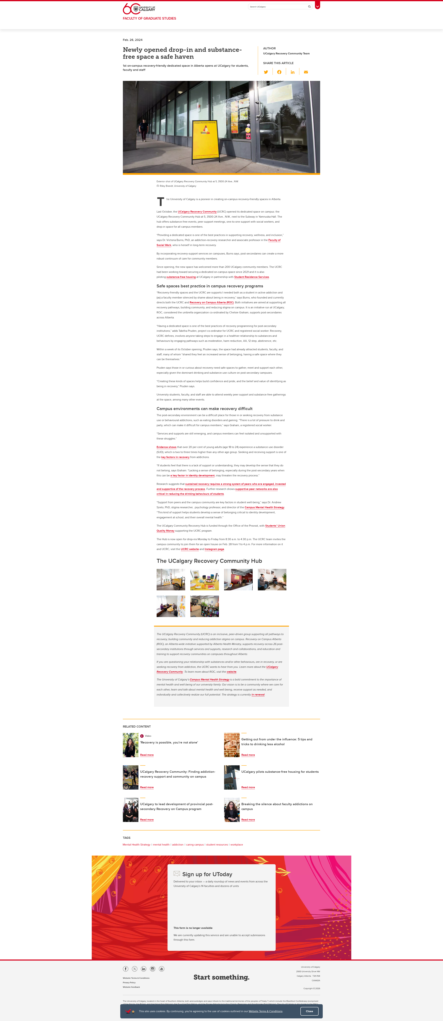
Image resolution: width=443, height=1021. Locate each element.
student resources (217, 845)
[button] (268, 71)
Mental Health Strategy (136, 845)
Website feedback (131, 986)
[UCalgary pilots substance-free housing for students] (232, 777)
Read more (147, 755)
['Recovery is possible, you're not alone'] (130, 745)
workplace (236, 845)
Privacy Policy (129, 982)
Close (309, 1011)
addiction (177, 845)
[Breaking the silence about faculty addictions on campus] (232, 810)
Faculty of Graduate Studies (149, 18)
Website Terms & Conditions (265, 1011)
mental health (161, 845)
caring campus (195, 845)
